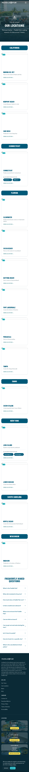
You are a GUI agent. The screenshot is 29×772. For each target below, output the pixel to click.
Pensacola (7, 337)
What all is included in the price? (12, 594)
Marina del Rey (8, 72)
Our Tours (4, 683)
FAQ (2, 691)
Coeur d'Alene (8, 406)
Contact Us (4, 698)
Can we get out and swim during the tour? (13, 626)
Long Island (7, 445)
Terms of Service (5, 706)
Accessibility (4, 709)
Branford (6, 179)
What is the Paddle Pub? (10, 588)
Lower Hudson (8, 482)
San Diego (6, 131)
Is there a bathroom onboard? (12, 605)
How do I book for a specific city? (13, 639)
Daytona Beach (8, 278)
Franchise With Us (5, 701)
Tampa (5, 366)
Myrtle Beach (8, 521)
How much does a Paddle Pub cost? (13, 600)
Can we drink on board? (10, 619)
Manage (6, 768)
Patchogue (18, 454)
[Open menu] (26, 2)
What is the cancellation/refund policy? (12, 646)
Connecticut (7, 170)
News (2, 688)
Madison (6, 561)
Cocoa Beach (8, 248)
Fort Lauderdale (9, 307)
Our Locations (4, 686)
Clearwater (7, 217)
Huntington (7, 454)
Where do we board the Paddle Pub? (12, 612)
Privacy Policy (4, 704)
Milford (16, 179)
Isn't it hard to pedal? (9, 633)
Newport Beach (8, 102)
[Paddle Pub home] (9, 2)
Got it (13, 768)
